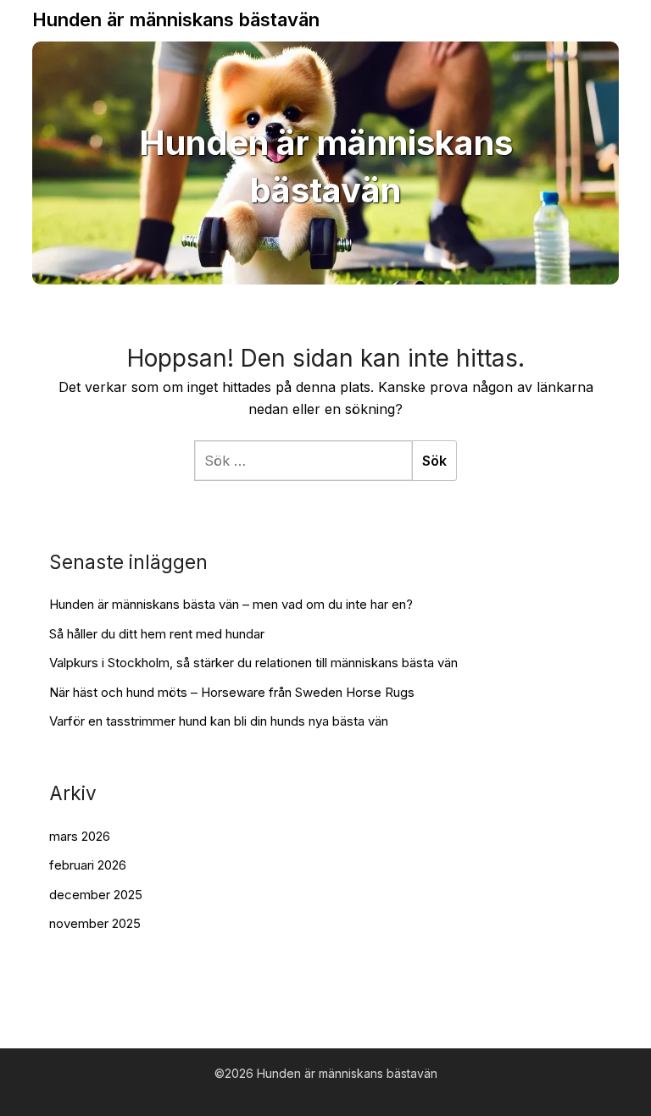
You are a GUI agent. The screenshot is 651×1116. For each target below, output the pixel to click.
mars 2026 (79, 836)
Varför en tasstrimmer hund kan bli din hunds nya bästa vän (218, 721)
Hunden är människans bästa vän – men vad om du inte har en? (231, 604)
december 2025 (95, 895)
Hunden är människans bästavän (176, 19)
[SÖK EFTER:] (303, 460)
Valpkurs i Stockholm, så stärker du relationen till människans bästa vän (253, 663)
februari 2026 (87, 865)
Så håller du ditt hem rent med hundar (156, 634)
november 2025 (95, 923)
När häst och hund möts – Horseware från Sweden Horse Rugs (232, 692)
